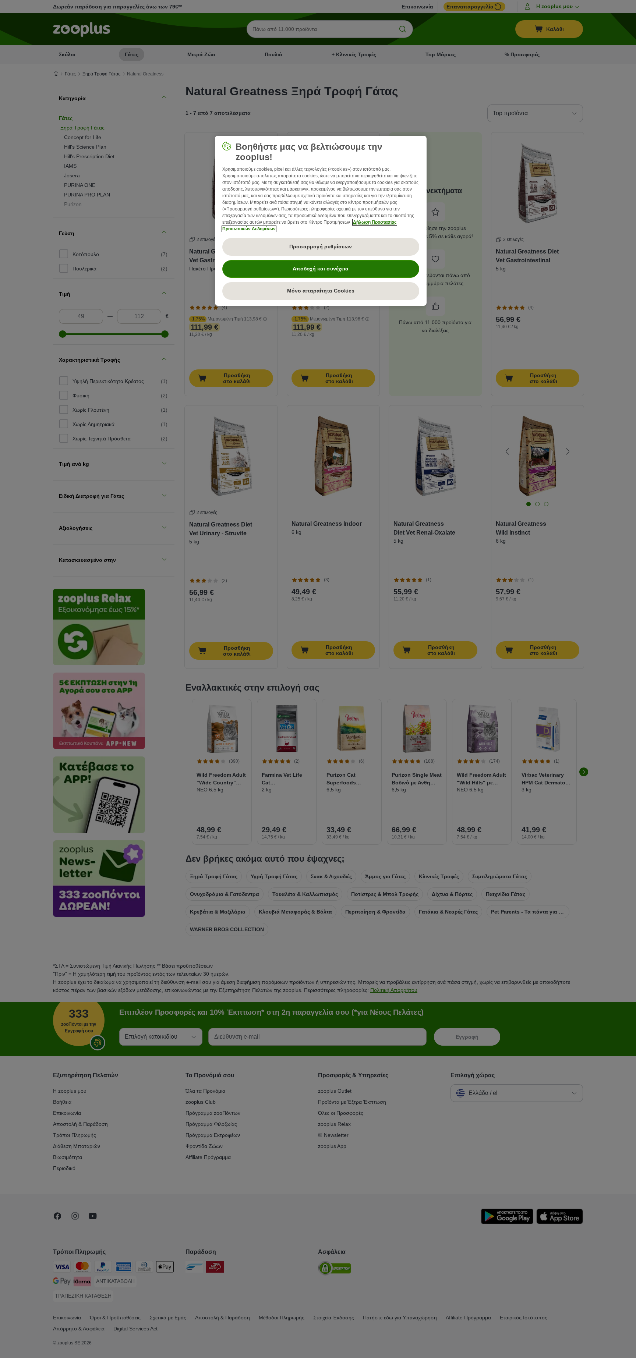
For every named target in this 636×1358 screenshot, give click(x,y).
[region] (321, 221)
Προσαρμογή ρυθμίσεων (320, 246)
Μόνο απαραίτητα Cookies (320, 291)
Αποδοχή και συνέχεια (321, 269)
